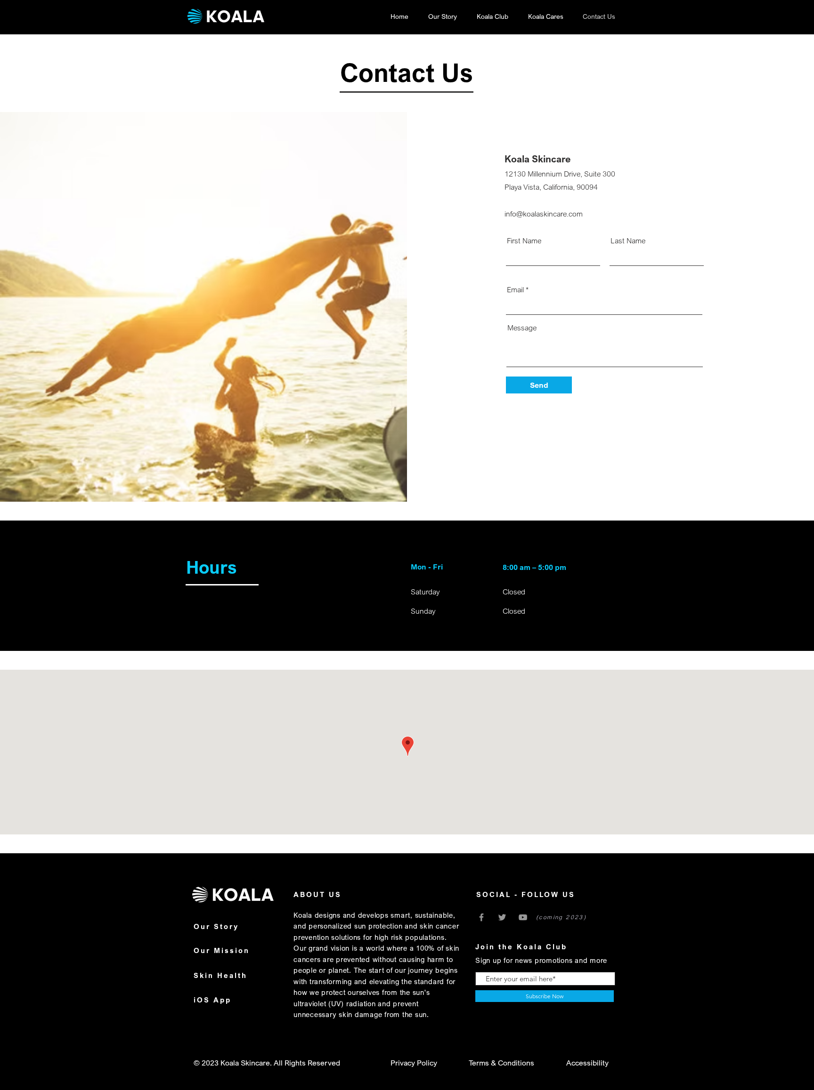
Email (515, 289)
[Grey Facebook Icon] (481, 917)
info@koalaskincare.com (544, 213)
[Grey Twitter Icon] (502, 917)
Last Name (627, 240)
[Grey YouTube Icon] (523, 917)
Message (522, 327)
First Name (524, 240)
